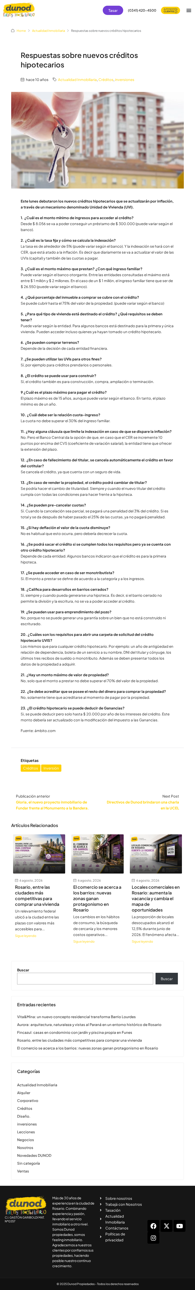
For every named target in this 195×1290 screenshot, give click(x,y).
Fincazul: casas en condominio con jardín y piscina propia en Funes (74, 1032)
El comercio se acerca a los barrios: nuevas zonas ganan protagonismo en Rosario (97, 898)
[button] (189, 10)
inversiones (124, 79)
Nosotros (25, 1147)
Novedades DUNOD (34, 1155)
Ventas (23, 1171)
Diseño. (23, 1116)
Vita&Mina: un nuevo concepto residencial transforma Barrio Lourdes (76, 1016)
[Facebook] (153, 1226)
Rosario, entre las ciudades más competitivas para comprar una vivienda (37, 895)
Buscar (23, 970)
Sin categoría (28, 1163)
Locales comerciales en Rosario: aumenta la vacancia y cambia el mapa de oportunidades (156, 898)
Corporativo (27, 1100)
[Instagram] (153, 1238)
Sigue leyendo (25, 936)
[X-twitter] (166, 1226)
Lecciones (26, 1131)
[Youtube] (179, 1226)
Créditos (105, 79)
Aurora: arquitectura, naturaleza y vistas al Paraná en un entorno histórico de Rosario (89, 1024)
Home (21, 31)
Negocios (25, 1139)
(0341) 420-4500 (142, 10)
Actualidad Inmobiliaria (48, 31)
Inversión (51, 768)
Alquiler (23, 1092)
